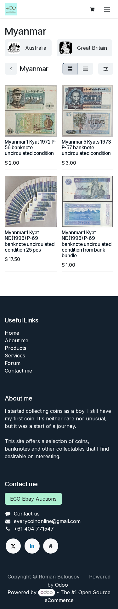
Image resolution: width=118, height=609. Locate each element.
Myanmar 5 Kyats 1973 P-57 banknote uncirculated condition (86, 147)
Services (15, 355)
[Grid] (70, 69)
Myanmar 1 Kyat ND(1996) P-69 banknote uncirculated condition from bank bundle (86, 244)
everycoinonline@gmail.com (47, 521)
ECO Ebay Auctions (33, 499)
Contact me (18, 370)
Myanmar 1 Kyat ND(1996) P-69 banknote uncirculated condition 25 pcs (29, 241)
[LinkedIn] (32, 546)
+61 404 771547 (34, 529)
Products (15, 348)
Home (12, 333)
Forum (12, 363)
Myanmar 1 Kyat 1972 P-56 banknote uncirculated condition (30, 147)
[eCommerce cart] (92, 9)
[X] (13, 546)
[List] (85, 69)
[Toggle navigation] (107, 9)
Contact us (27, 513)
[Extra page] (50, 546)
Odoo (61, 585)
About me (16, 340)
